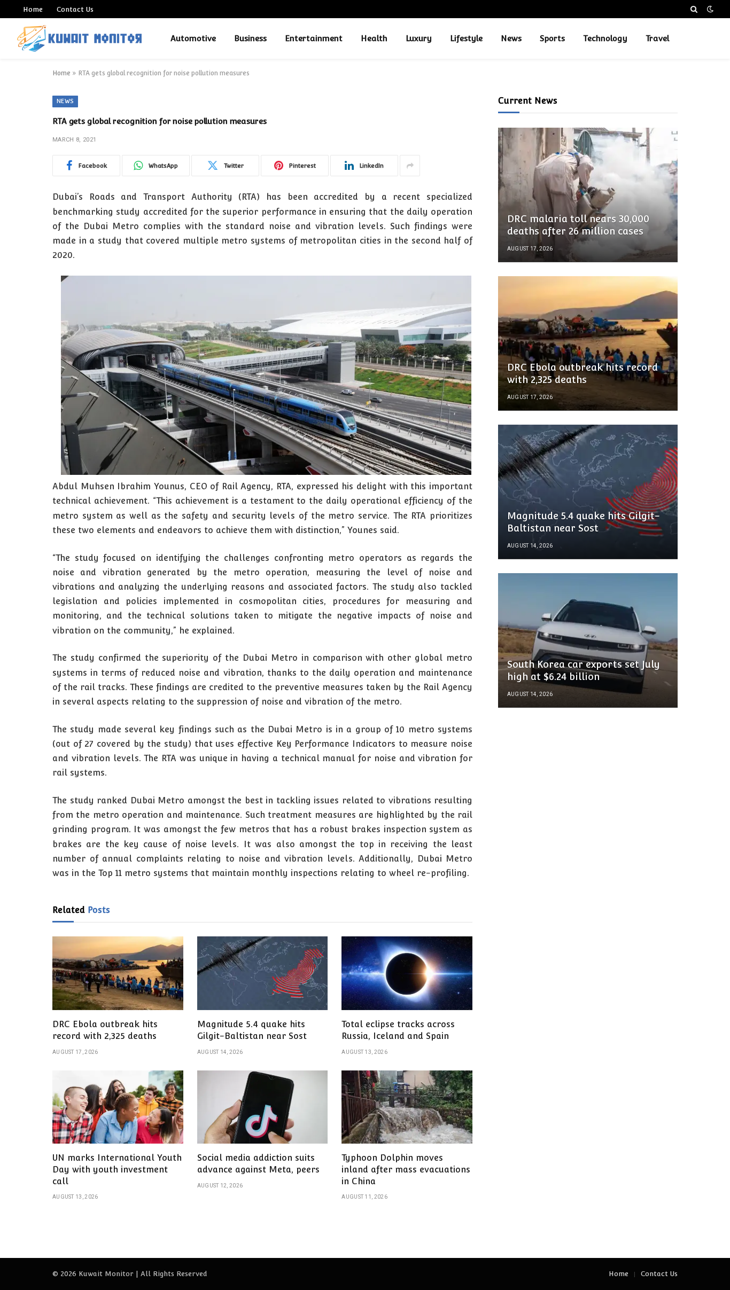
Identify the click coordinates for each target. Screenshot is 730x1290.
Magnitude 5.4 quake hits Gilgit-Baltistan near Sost (252, 1030)
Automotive (193, 38)
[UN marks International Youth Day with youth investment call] (117, 1107)
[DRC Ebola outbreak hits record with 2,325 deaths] (117, 973)
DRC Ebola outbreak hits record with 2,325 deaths (105, 1030)
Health (374, 38)
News (511, 38)
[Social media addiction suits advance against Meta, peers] (262, 1107)
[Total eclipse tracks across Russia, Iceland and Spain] (406, 973)
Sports (552, 38)
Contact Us (75, 9)
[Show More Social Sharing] (410, 165)
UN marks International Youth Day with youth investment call (117, 1169)
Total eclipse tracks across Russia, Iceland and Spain (398, 1030)
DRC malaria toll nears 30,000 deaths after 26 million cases (578, 225)
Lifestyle (466, 38)
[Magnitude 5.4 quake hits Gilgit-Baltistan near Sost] (262, 973)
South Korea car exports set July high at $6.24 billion (583, 670)
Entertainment (314, 38)
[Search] (694, 9)
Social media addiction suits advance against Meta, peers (258, 1164)
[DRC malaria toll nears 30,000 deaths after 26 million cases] (588, 195)
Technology (605, 38)
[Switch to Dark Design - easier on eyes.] (709, 9)
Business (250, 38)
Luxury (419, 38)
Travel (657, 38)
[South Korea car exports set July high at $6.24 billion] (588, 640)
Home (33, 9)
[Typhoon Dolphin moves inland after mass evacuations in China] (406, 1107)
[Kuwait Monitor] (79, 38)
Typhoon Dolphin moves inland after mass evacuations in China (405, 1169)
